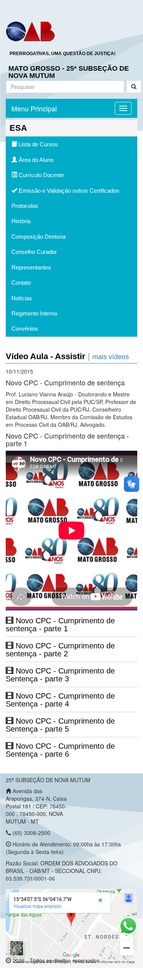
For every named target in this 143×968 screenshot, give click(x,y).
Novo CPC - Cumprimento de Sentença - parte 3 (60, 675)
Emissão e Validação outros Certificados (68, 190)
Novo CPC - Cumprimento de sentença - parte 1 (60, 624)
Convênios (24, 328)
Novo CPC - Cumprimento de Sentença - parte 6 (60, 750)
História (21, 221)
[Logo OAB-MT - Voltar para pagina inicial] (30, 31)
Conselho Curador (34, 252)
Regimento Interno (34, 313)
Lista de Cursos (37, 144)
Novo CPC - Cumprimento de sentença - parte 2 (60, 650)
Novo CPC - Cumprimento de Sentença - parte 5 (60, 725)
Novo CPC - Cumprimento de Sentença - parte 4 (60, 700)
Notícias (21, 298)
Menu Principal (34, 108)
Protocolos (24, 206)
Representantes (31, 267)
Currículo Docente (40, 175)
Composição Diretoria (38, 236)
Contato (21, 282)
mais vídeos (110, 357)
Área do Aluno (35, 160)
